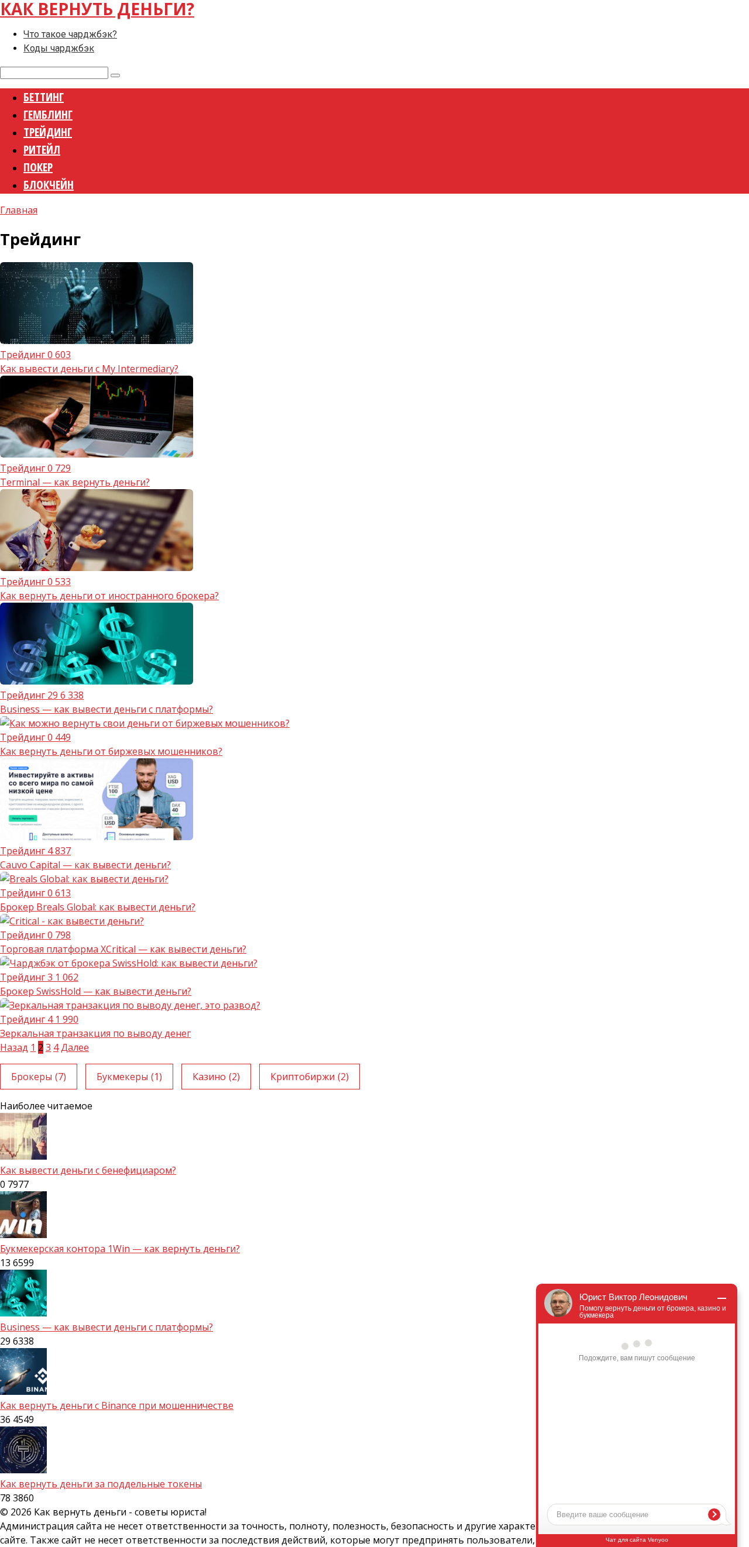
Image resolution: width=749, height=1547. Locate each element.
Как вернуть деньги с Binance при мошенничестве (116, 1405)
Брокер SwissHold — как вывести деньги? (95, 991)
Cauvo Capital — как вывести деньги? (85, 864)
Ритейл (41, 149)
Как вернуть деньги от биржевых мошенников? (111, 751)
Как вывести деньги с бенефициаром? (88, 1170)
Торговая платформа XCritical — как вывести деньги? (123, 949)
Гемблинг (48, 114)
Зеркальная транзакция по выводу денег (95, 1033)
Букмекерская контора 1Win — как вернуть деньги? (120, 1248)
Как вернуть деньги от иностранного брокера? (109, 595)
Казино (216, 1076)
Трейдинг (47, 132)
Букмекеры (129, 1076)
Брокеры (38, 1076)
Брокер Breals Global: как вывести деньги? (97, 906)
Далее (75, 1047)
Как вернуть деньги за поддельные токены (101, 1483)
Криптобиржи (309, 1076)
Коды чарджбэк (58, 48)
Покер (38, 167)
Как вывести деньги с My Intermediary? (89, 368)
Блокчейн (48, 184)
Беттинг (43, 97)
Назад (14, 1047)
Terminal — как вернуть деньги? (75, 482)
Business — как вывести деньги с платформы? (106, 709)
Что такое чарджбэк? (70, 34)
